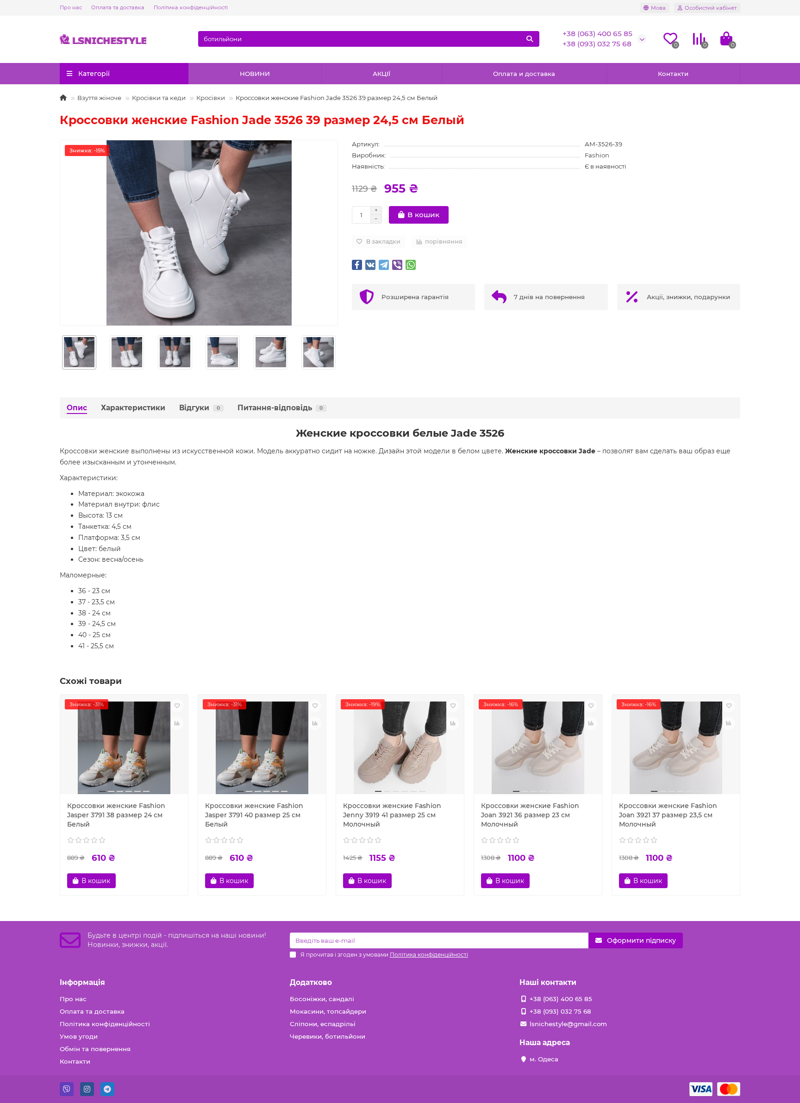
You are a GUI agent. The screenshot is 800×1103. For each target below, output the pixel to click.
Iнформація (82, 982)
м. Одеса (544, 1059)
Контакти (673, 73)
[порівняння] (176, 723)
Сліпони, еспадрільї (323, 1024)
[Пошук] (529, 38)
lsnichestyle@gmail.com (568, 1024)
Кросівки (210, 97)
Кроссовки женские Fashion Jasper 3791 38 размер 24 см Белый (116, 815)
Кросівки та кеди (159, 97)
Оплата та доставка (117, 7)
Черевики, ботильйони (327, 1036)
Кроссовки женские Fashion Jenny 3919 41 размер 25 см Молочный (392, 815)
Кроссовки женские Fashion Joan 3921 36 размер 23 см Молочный (530, 815)
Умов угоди (79, 1036)
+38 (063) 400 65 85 (597, 33)
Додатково (311, 982)
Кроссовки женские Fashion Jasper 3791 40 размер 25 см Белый (254, 815)
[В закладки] (176, 705)
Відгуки (199, 407)
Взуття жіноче (99, 97)
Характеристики (133, 407)
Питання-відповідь (280, 407)
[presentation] (60, 352)
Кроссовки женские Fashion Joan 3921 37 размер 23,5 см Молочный (668, 815)
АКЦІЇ (381, 73)
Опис (77, 407)
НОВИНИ (255, 73)
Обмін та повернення (95, 1049)
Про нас (71, 7)
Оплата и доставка (524, 73)
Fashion (597, 155)
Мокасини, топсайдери (328, 1011)
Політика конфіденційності (191, 7)
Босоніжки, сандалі (322, 999)
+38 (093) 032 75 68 (596, 43)
